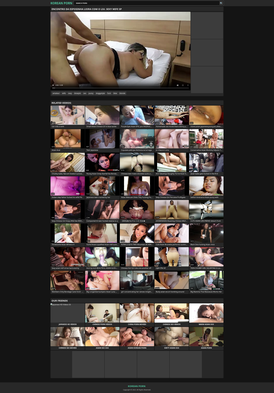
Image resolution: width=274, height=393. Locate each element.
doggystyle (100, 93)
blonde (122, 93)
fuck (109, 93)
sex (84, 93)
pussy (91, 93)
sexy (70, 93)
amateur (56, 93)
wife (64, 93)
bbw (115, 93)
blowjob (77, 93)
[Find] (221, 3)
